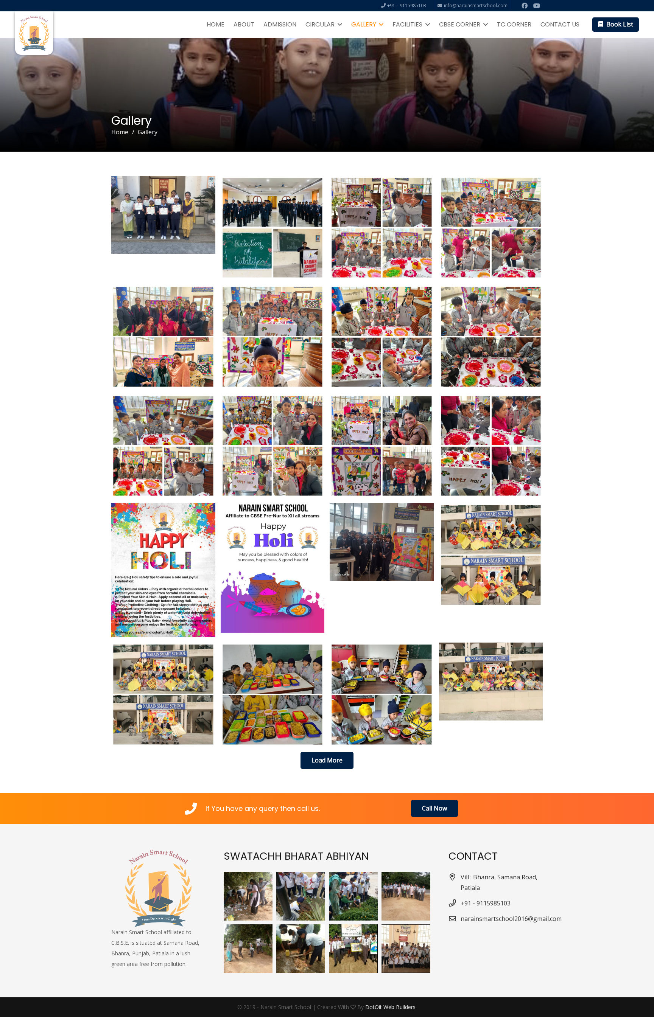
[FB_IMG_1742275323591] (491, 337)
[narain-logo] (34, 33)
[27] (406, 948)
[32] (406, 896)
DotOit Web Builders (391, 1007)
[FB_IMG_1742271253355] (491, 555)
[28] (248, 948)
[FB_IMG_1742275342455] (382, 228)
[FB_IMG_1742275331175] (163, 337)
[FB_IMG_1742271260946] (382, 542)
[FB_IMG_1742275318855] (273, 446)
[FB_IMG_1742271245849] (382, 695)
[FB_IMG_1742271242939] (491, 681)
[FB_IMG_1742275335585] (491, 228)
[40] (300, 948)
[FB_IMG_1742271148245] (163, 215)
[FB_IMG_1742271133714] (273, 228)
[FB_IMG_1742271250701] (163, 695)
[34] (353, 896)
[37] (248, 896)
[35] (300, 896)
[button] (338, 24)
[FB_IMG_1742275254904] (273, 568)
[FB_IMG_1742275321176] (163, 446)
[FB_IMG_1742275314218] (491, 446)
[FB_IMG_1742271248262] (273, 695)
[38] (353, 948)
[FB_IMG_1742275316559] (382, 446)
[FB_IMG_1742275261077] (163, 570)
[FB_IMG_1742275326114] (382, 337)
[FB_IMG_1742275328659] (273, 337)
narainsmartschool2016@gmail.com (511, 919)
